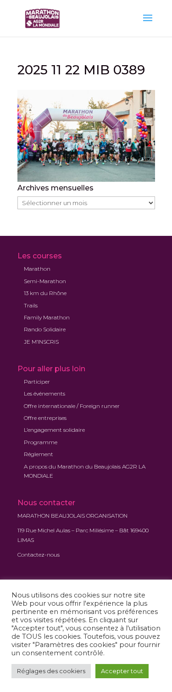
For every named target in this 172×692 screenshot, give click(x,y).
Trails (31, 305)
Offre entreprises (45, 417)
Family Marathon (47, 317)
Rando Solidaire (45, 329)
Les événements (44, 393)
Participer (37, 381)
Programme (40, 442)
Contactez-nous (38, 554)
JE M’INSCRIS (41, 341)
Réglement (38, 454)
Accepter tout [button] (122, 671)
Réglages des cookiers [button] (51, 671)
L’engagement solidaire (54, 429)
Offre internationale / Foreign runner (72, 405)
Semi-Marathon (45, 281)
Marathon (37, 268)
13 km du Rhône (45, 293)
